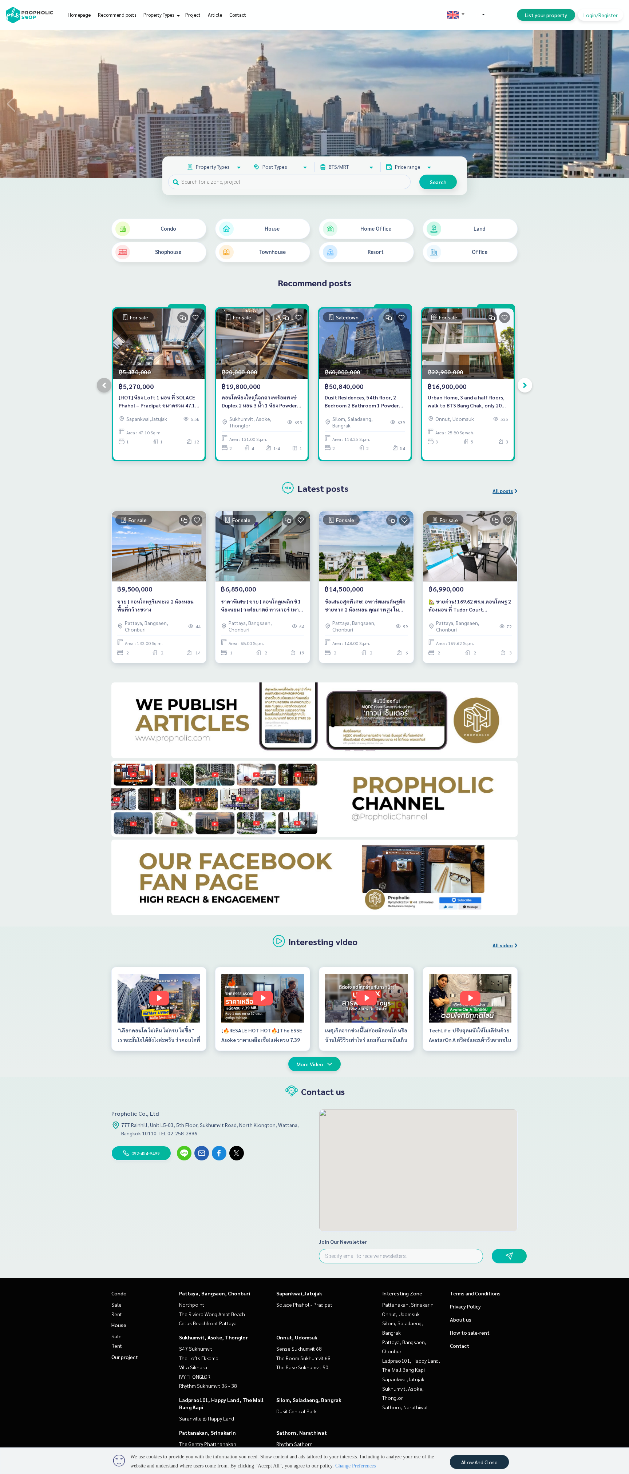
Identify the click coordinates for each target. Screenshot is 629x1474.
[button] (618, 104)
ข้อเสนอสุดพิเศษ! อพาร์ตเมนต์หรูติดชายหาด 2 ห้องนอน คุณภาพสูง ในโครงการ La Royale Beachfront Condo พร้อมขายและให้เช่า (365, 606)
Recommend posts (117, 15)
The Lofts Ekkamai (199, 1358)
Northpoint (191, 1304)
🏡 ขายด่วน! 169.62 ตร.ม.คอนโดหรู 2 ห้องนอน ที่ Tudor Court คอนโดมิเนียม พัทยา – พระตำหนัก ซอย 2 (469, 606)
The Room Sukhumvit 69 (303, 1358)
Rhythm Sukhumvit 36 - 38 (208, 1385)
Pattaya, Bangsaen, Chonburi (214, 1293)
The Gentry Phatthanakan (207, 1444)
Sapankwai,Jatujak (299, 1293)
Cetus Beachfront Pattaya (208, 1323)
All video (502, 945)
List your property (546, 15)
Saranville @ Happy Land (206, 1418)
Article (215, 15)
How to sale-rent (470, 1332)
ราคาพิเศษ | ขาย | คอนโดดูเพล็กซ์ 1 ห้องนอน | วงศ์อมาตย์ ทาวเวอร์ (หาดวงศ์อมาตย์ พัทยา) (261, 606)
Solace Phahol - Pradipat (304, 1304)
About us (460, 1319)
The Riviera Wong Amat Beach (212, 1314)
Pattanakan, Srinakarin (207, 1432)
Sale (116, 1304)
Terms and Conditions (475, 1293)
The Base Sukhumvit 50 (302, 1367)
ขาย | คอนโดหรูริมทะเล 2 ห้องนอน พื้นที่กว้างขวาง (155, 605)
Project (193, 15)
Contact (237, 15)
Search (438, 182)
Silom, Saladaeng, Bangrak (308, 1400)
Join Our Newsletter (343, 1241)
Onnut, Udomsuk (296, 1337)
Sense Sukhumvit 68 (299, 1348)
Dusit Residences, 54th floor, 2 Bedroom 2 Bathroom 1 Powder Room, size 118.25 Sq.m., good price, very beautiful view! (362, 402)
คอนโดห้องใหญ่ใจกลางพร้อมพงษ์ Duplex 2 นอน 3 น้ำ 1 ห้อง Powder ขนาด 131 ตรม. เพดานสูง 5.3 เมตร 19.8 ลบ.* (260, 402)
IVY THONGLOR (194, 1376)
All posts (502, 490)
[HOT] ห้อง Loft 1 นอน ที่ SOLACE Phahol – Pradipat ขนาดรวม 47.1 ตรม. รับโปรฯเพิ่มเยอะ (157, 402)
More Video (310, 1064)
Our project (124, 1357)
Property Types (159, 15)
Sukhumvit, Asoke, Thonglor (213, 1337)
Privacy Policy (465, 1306)
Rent (116, 1314)
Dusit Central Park (296, 1411)
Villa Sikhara (193, 1367)
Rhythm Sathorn (294, 1444)
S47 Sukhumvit (195, 1348)
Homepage (79, 15)
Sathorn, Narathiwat (301, 1432)
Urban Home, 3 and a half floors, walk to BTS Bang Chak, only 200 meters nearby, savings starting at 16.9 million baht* (466, 402)
